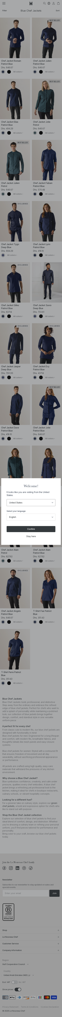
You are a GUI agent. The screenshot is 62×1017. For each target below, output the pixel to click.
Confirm (31, 529)
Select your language (16, 511)
